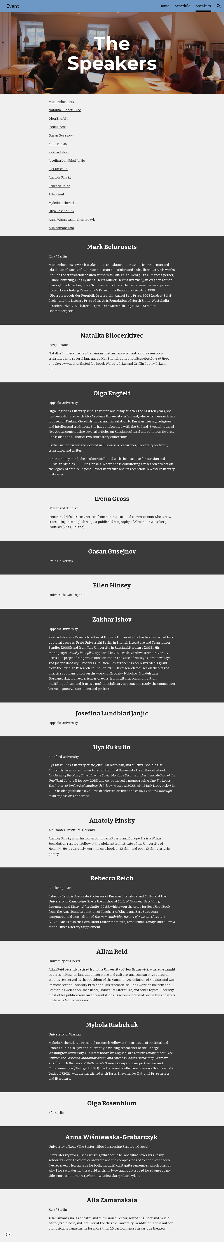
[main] (112, 53)
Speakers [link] (203, 6)
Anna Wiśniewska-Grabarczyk (72, 220)
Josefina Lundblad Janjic (67, 161)
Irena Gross (57, 127)
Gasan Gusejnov (61, 135)
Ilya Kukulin (58, 169)
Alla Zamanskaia (61, 228)
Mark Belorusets (61, 102)
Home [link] (164, 6)
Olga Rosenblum (61, 211)
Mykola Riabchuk (62, 203)
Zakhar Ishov (58, 152)
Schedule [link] (182, 6)
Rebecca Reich (59, 186)
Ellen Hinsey (58, 144)
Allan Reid (56, 194)
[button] (219, 6)
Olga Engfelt (58, 119)
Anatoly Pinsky (60, 177)
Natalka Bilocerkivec (65, 110)
